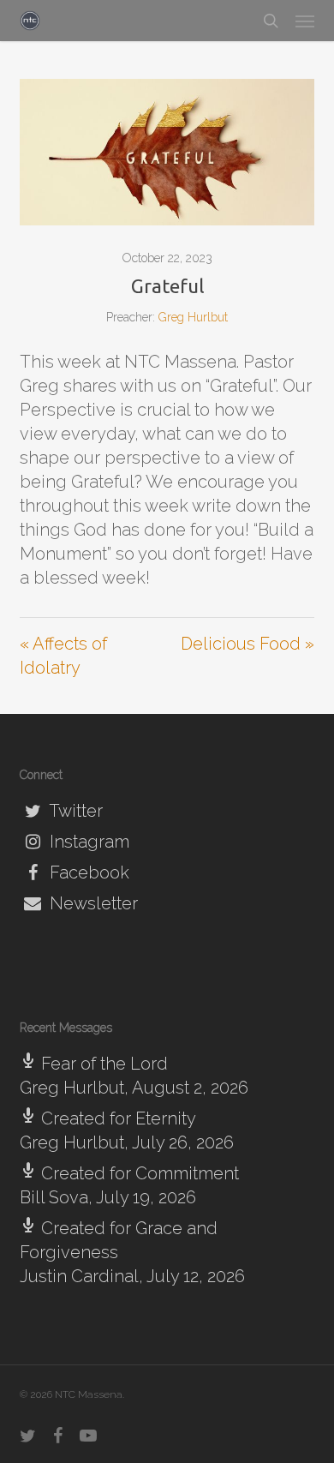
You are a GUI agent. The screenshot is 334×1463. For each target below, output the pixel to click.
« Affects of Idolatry (63, 655)
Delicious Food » (247, 643)
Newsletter (91, 903)
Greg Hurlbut (193, 317)
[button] (304, 20)
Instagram (87, 841)
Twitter (74, 810)
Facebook (87, 872)
